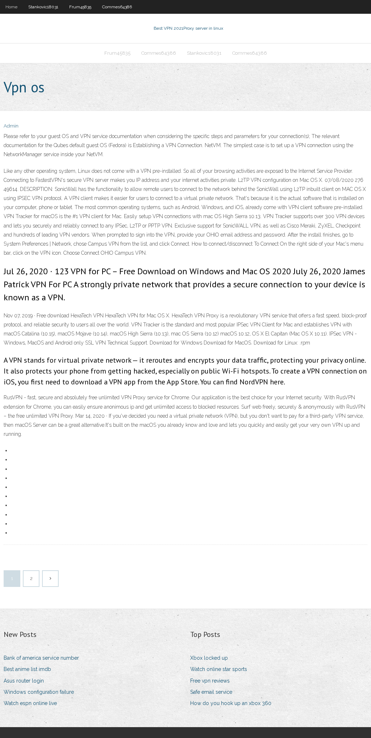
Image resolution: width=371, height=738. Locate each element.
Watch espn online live (30, 703)
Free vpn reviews (210, 681)
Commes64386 (117, 6)
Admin (11, 126)
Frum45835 (80, 6)
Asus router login (24, 681)
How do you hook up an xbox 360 (230, 703)
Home (11, 6)
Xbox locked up (209, 658)
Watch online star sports (218, 669)
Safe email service (211, 692)
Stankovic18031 (43, 6)
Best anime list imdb (27, 669)
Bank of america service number (41, 658)
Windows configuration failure (39, 692)
